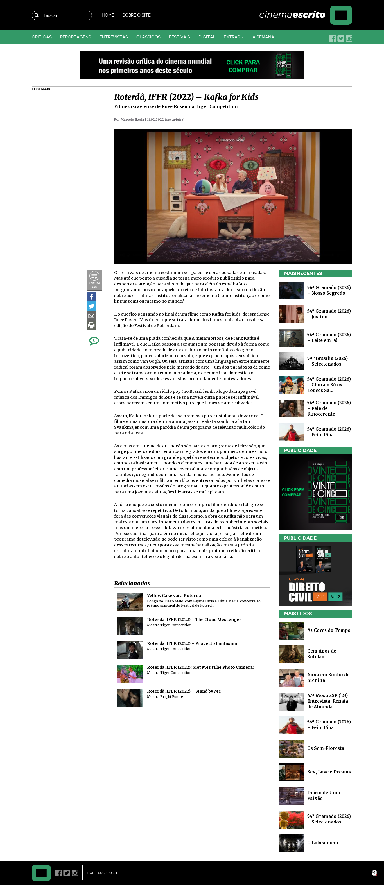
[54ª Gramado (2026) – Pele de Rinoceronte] (291, 408)
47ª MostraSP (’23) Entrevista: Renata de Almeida (327, 701)
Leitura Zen (94, 280)
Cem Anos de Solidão (321, 653)
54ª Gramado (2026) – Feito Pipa (329, 431)
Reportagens (75, 37)
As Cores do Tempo (329, 630)
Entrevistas (114, 37)
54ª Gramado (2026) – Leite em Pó (329, 337)
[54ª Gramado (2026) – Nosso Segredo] (291, 290)
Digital (206, 37)
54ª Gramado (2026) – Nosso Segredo (329, 290)
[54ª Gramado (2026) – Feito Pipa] (291, 431)
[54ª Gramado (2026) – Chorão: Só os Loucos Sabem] (291, 384)
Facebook (332, 38)
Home (108, 15)
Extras (232, 37)
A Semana (263, 37)
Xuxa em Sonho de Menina (328, 677)
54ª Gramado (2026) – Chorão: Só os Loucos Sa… (329, 384)
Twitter (340, 38)
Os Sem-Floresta (325, 748)
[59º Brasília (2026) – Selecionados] (291, 361)
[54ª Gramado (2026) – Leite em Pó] (291, 337)
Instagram (348, 38)
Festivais (179, 37)
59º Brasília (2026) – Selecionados (327, 361)
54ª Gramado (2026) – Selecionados (329, 819)
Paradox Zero (375, 873)
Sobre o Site (137, 15)
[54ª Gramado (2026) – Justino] (291, 313)
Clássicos (148, 37)
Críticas (42, 37)
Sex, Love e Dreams (329, 772)
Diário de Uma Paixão (323, 795)
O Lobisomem (322, 842)
